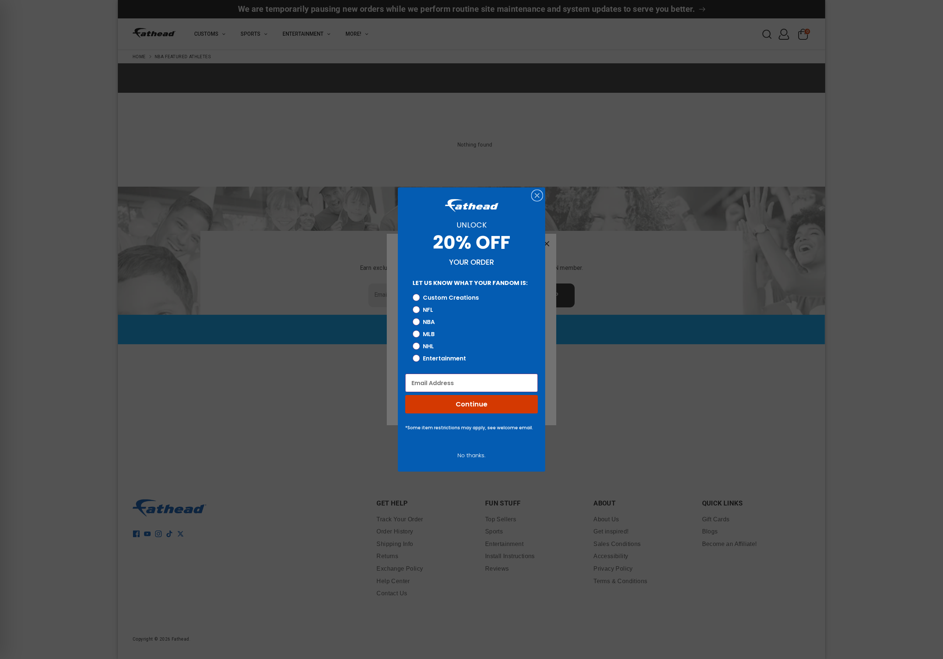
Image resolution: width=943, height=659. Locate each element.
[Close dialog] (537, 195)
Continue (471, 404)
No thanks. (471, 455)
